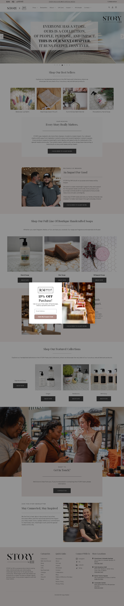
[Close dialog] (92, 284)
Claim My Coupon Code (45, 317)
